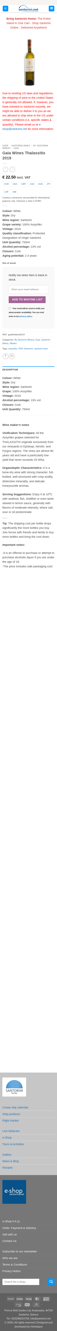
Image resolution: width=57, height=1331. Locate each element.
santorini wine (41, 348)
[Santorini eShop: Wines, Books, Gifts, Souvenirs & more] (28, 8)
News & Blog (10, 1161)
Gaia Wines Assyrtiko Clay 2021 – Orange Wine (28, 710)
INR (14, 192)
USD (15, 184)
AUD (40, 184)
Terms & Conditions (14, 1264)
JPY (49, 184)
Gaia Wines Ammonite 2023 (28, 641)
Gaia (16, 148)
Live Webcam (11, 1131)
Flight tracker (10, 1120)
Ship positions (11, 1114)
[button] (5, 8)
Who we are (10, 1258)
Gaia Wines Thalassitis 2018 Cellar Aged (29, 846)
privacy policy (25, 316)
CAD (32, 184)
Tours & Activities (13, 1144)
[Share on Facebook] (5, 356)
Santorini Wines (20, 145)
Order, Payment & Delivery (19, 1228)
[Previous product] (12, 169)
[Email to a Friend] (12, 356)
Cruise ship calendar (15, 1107)
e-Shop (7, 1137)
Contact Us (9, 1241)
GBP (23, 184)
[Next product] (5, 169)
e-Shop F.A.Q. (11, 1221)
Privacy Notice (11, 1271)
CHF (6, 192)
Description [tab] (10, 369)
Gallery (6, 1154)
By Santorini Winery (24, 339)
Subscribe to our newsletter (19, 1251)
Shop (5, 145)
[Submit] (51, 1281)
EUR (6, 184)
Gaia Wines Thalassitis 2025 (28, 913)
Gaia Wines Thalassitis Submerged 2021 (28, 1048)
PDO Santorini (26, 348)
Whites (13, 343)
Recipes (7, 1167)
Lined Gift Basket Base (28, 980)
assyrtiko (12, 348)
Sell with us (9, 1234)
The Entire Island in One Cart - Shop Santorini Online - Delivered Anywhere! (28, 23)
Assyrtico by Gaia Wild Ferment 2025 (28, 779)
